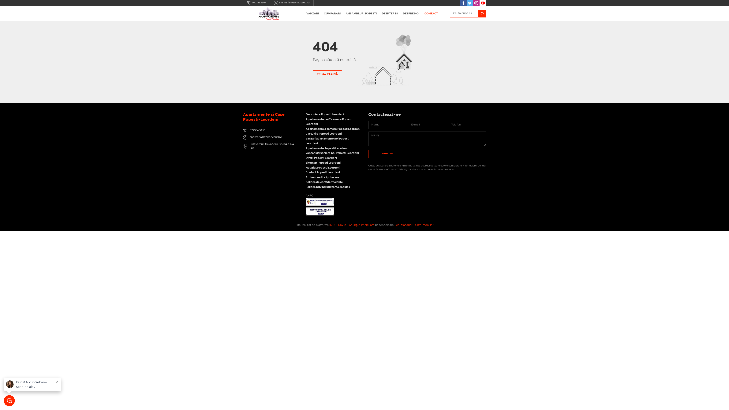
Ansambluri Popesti (361, 14)
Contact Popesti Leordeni (323, 172)
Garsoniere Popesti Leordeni (325, 114)
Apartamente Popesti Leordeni (326, 148)
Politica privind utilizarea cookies (328, 187)
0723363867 (259, 3)
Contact (431, 14)
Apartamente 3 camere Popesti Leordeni (333, 129)
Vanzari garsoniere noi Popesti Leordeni (332, 153)
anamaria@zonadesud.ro (294, 3)
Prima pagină (327, 74)
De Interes (390, 14)
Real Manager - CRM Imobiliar (413, 225)
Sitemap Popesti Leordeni (323, 163)
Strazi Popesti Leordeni (321, 158)
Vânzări (312, 14)
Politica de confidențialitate (324, 182)
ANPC (309, 196)
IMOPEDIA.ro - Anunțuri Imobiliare (351, 225)
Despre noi (411, 14)
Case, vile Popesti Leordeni (324, 134)
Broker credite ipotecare (322, 177)
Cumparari (332, 14)
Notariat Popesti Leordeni (323, 168)
